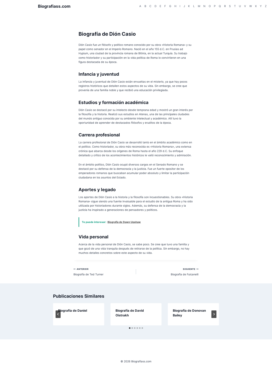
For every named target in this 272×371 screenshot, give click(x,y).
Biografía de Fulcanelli (184, 272)
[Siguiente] (213, 314)
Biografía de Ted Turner (88, 272)
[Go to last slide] (58, 314)
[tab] (129, 328)
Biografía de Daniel (72, 310)
